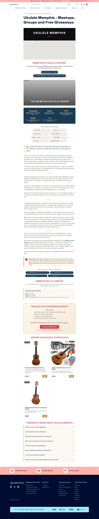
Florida (76, 491)
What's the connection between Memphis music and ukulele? (41, 459)
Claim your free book (49, 326)
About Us (74, 8)
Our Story (44, 485)
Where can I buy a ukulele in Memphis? (35, 427)
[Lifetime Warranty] (12, 471)
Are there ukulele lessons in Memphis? (35, 431)
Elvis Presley (42, 130)
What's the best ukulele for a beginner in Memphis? (39, 441)
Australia (77, 499)
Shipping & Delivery (63, 493)
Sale (83, 8)
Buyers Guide (29, 485)
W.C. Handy (40, 140)
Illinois (76, 487)
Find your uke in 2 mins (32, 487)
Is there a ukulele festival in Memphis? (35, 445)
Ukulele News (45, 487)
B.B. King (59, 130)
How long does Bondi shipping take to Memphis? (38, 450)
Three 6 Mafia (60, 137)
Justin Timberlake (58, 133)
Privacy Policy (62, 491)
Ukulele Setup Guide (31, 491)
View (45, 376)
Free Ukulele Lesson (31, 493)
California (77, 495)
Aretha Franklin (40, 133)
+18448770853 (79, 1)
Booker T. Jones (41, 137)
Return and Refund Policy (65, 487)
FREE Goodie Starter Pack (32, 489)
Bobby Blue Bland (58, 140)
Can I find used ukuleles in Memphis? (35, 455)
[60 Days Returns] (39, 471)
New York (77, 497)
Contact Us (61, 485)
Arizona (77, 489)
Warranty (61, 489)
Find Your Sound (34, 8)
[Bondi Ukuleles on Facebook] (11, 487)
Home (25, 13)
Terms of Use (62, 495)
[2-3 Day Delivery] (66, 471)
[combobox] (50, 4)
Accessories (47, 8)
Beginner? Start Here (61, 8)
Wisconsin (77, 485)
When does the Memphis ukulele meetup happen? (38, 436)
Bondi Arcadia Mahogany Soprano (34, 367)
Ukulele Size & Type (20, 8)
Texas (76, 493)
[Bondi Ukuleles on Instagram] (14, 487)
